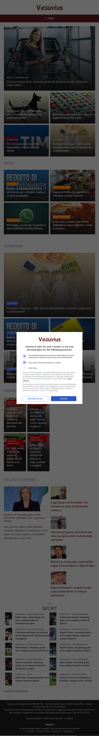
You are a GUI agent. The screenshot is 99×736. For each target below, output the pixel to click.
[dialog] (49, 368)
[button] (49, 368)
